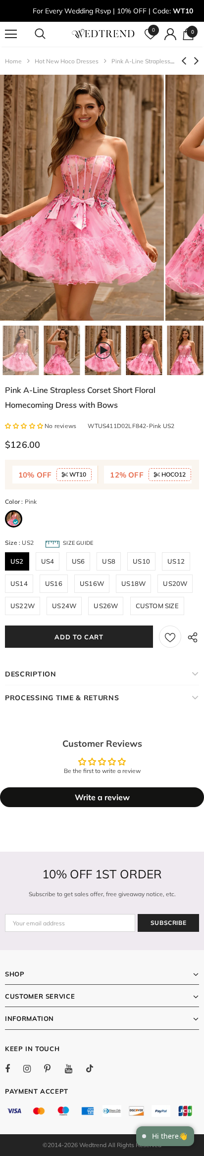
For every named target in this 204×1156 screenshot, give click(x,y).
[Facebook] (14, 1068)
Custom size (157, 606)
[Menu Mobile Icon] (11, 34)
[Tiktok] (94, 1068)
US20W (175, 583)
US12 (176, 561)
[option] (82, 198)
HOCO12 (173, 474)
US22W (22, 606)
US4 (47, 561)
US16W (92, 583)
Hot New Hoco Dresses (67, 61)
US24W (64, 606)
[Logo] (103, 33)
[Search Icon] (49, 34)
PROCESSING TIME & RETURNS (62, 697)
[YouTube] (74, 1068)
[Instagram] (32, 1068)
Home (13, 61)
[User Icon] (170, 34)
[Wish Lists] (170, 637)
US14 (19, 583)
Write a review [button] (102, 797)
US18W (133, 583)
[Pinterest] (53, 1068)
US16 (53, 583)
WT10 (77, 474)
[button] (25, 426)
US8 (108, 561)
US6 (78, 561)
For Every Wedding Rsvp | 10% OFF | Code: (113, 10)
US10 (141, 561)
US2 (17, 561)
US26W (106, 606)
